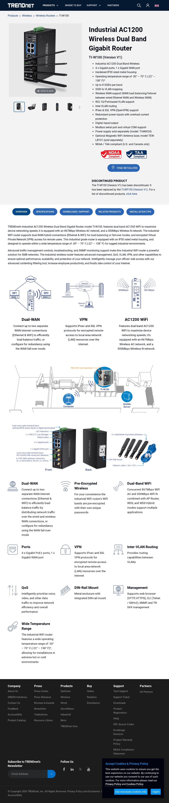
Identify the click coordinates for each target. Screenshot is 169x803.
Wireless (65, 697)
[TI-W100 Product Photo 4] (44, 107)
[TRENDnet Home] (21, 5)
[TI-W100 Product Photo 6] (69, 107)
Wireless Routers (45, 15)
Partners (113, 5)
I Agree (156, 791)
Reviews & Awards (44, 702)
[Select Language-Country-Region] (156, 5)
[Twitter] (80, 769)
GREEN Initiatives (17, 697)
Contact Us (14, 702)
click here (131, 193)
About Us (13, 691)
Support (92, 5)
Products (13, 15)
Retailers (92, 697)
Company (14, 686)
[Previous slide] (11, 107)
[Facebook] (64, 769)
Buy (89, 686)
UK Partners (146, 691)
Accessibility (15, 714)
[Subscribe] (52, 774)
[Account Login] (148, 5)
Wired (64, 702)
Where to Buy (73, 5)
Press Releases (42, 697)
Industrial (66, 714)
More (63, 720)
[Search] (139, 5)
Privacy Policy (113, 784)
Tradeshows (41, 714)
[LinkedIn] (72, 769)
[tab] (21, 211)
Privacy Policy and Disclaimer (83, 791)
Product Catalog (17, 720)
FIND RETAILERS (127, 168)
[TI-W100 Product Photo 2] (19, 107)
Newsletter (40, 708)
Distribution (93, 702)
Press (38, 686)
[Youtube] (88, 769)
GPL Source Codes (123, 724)
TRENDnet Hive (69, 726)
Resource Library (43, 720)
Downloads (119, 702)
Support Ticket (121, 697)
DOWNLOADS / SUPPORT (76, 211)
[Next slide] (79, 107)
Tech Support (120, 691)
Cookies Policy (134, 784)
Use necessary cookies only (130, 791)
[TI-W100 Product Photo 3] (31, 107)
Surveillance (67, 708)
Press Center (41, 691)
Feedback (13, 708)
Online (90, 691)
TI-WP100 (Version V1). (134, 189)
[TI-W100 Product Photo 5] (57, 107)
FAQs (116, 718)
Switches (66, 691)
